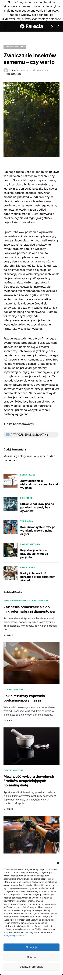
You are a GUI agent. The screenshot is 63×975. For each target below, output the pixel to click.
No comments (14, 74)
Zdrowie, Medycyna (15, 47)
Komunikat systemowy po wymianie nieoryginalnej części (37, 530)
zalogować (25, 456)
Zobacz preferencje (31, 966)
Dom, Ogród (26, 498)
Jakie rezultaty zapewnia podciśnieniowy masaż (24, 698)
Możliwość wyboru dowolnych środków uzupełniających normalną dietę (29, 780)
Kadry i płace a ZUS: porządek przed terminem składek (37, 576)
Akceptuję (32, 947)
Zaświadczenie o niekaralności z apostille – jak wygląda (39, 484)
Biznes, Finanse (27, 475)
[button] (57, 862)
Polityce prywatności (14, 935)
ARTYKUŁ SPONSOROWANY (15, 601)
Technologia (26, 521)
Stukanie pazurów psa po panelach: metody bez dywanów (37, 507)
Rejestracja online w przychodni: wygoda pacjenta (34, 553)
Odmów (31, 957)
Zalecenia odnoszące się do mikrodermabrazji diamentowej (29, 609)
